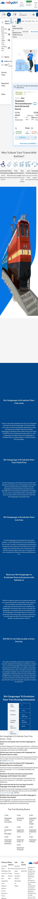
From (3, 12)
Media (16, 886)
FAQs (16, 871)
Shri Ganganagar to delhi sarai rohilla (8, 818)
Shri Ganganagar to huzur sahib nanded (32, 819)
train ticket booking (5, 792)
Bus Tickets (11, 868)
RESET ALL (12, 22)
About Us (17, 866)
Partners (17, 873)
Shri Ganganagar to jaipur (20, 817)
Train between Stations (3, 886)
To (13, 12)
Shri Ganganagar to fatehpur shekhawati (8, 840)
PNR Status (4, 871)
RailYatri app (10, 760)
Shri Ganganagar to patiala (32, 839)
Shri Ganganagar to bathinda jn (32, 830)
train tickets (14, 769)
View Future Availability (28, 143)
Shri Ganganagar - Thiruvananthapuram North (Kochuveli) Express (23, 103)
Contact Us (18, 868)
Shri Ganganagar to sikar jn (20, 839)
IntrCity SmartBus (28, 4)
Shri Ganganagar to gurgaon (20, 847)
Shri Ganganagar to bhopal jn (20, 829)
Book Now (22, 137)
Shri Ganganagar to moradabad (8, 830)
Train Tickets (22, 4)
